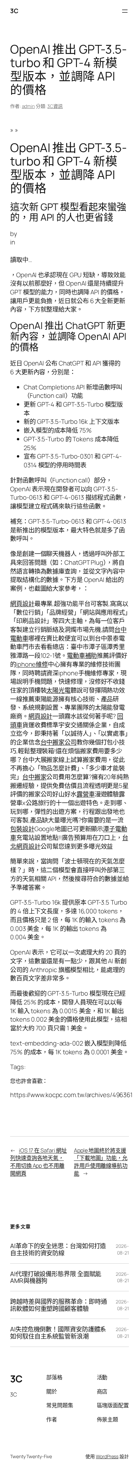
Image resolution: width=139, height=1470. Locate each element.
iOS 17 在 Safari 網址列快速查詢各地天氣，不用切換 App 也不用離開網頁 (38, 1162)
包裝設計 (22, 828)
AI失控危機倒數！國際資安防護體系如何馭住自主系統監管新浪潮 (58, 1333)
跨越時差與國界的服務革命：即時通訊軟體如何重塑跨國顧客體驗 (58, 1305)
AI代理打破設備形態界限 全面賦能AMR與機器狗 (55, 1277)
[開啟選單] (125, 11)
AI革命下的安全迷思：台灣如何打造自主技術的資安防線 (58, 1249)
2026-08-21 (122, 1249)
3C (14, 10)
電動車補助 (82, 655)
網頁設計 (22, 603)
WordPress (107, 1456)
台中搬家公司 (58, 742)
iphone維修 (32, 664)
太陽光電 (58, 690)
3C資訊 (55, 106)
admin (28, 106)
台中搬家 (34, 776)
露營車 (86, 794)
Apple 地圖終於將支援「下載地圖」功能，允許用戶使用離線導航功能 (101, 1162)
